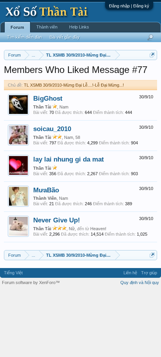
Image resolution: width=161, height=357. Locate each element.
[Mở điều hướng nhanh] (152, 54)
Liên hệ (130, 272)
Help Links (79, 27)
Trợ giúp (149, 272)
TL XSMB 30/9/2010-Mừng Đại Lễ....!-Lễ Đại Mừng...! (74, 85)
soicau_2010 (52, 129)
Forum (17, 27)
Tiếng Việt (13, 272)
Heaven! (98, 228)
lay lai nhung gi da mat (68, 159)
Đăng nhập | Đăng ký (129, 6)
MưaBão (46, 190)
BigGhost (48, 98)
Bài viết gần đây (65, 37)
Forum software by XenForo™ (31, 282)
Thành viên (46, 27)
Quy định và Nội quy (139, 282)
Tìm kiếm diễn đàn (24, 37)
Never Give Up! (56, 220)
